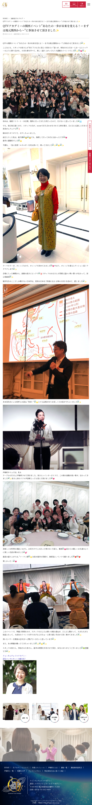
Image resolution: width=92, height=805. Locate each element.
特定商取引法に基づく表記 (54, 771)
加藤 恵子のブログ (17, 18)
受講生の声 (21, 771)
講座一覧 (64, 767)
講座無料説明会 (76, 767)
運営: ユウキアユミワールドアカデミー (46, 783)
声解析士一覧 (9, 771)
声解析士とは (53, 767)
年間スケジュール (38, 767)
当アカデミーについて (21, 767)
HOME (5, 18)
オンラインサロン (34, 771)
